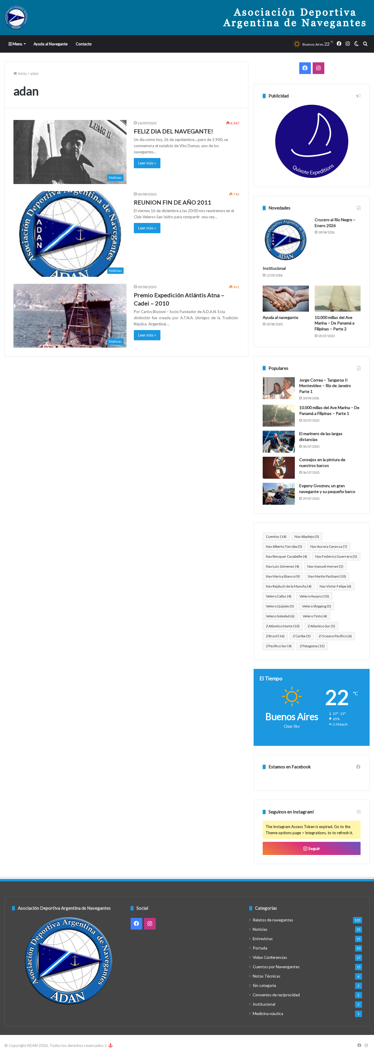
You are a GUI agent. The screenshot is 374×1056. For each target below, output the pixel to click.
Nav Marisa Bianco (283, 576)
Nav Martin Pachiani (327, 576)
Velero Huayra (314, 596)
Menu (17, 44)
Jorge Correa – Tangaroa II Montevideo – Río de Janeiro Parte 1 (325, 385)
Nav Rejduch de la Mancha (288, 586)
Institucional (274, 268)
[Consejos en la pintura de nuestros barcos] (279, 468)
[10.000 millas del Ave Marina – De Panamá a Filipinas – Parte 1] (279, 416)
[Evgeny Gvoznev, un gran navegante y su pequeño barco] (279, 494)
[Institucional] (286, 239)
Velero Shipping (316, 606)
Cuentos (276, 536)
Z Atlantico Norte (282, 626)
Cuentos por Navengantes (276, 966)
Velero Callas (278, 596)
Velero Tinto (315, 616)
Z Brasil (275, 636)
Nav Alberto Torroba (284, 546)
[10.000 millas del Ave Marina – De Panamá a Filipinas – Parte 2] (338, 299)
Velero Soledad (280, 616)
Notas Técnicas (266, 976)
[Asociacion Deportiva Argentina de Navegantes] (16, 17)
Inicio (22, 73)
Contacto (84, 44)
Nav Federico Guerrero (336, 556)
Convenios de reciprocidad (276, 995)
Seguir (313, 848)
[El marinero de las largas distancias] (279, 442)
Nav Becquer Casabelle (286, 556)
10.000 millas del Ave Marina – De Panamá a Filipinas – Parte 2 (334, 323)
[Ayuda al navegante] (286, 299)
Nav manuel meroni (325, 566)
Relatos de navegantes (273, 920)
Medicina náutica (268, 1013)
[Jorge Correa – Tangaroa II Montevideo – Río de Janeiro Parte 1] (279, 388)
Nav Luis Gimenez (282, 566)
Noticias (260, 929)
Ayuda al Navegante (50, 44)
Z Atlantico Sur (321, 626)
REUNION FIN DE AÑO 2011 (172, 202)
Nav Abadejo (307, 536)
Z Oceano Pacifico (335, 636)
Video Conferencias (270, 957)
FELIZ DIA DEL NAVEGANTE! (173, 131)
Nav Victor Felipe (335, 586)
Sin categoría (264, 985)
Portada (260, 948)
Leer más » (147, 163)
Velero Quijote (280, 606)
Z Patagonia (312, 646)
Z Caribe (302, 636)
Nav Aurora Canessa (328, 546)
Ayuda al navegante (280, 317)
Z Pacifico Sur (279, 646)
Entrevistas (263, 938)
